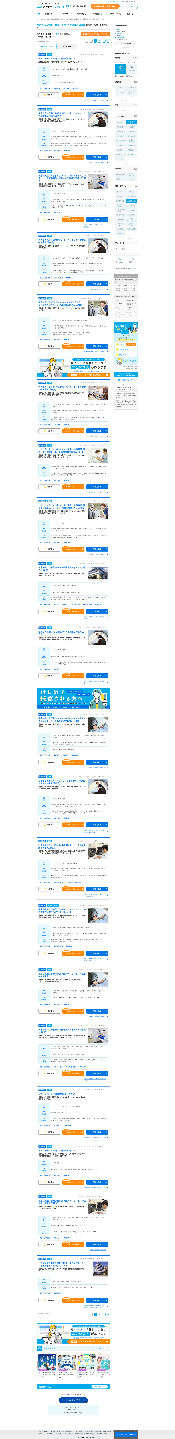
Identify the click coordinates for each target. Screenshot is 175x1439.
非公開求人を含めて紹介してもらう (95, 34)
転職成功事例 (81, 14)
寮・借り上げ (132, 136)
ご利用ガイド (49, 14)
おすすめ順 (48, 46)
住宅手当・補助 (120, 141)
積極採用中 (120, 150)
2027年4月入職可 (120, 154)
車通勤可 (131, 127)
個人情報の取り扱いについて (84, 1431)
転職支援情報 (98, 14)
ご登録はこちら (130, 344)
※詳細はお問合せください (56, 58)
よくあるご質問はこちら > (132, 368)
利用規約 (98, 1431)
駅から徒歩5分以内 (131, 122)
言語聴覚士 (59, 1433)
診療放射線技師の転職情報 (58, 19)
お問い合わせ (107, 1431)
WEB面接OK (132, 150)
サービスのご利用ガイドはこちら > (130, 366)
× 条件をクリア (126, 47)
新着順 (68, 46)
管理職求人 (120, 122)
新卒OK (131, 131)
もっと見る (125, 100)
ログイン (128, 6)
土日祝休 (120, 145)
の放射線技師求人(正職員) (62, 178)
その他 (132, 179)
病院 (120, 88)
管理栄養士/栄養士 (102, 1433)
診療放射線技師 (90, 1433)
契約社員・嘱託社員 (131, 174)
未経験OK (120, 131)
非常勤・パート (120, 179)
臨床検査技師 (69, 1433)
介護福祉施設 (132, 88)
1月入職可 (120, 159)
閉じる (125, 164)
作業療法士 (50, 1433)
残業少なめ (120, 136)
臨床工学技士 (79, 1433)
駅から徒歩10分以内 (120, 127)
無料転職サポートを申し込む (105, 6)
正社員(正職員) (120, 174)
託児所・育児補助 (131, 140)
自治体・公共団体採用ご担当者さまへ (62, 1431)
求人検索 (65, 14)
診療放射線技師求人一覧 (74, 19)
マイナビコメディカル (43, 19)
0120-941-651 (76, 6)
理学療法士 (41, 1433)
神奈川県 (85, 19)
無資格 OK (132, 145)
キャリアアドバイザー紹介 (114, 14)
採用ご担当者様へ (114, 1)
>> (108, 41)
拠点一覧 (130, 14)
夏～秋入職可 (132, 154)
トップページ (39, 14)
